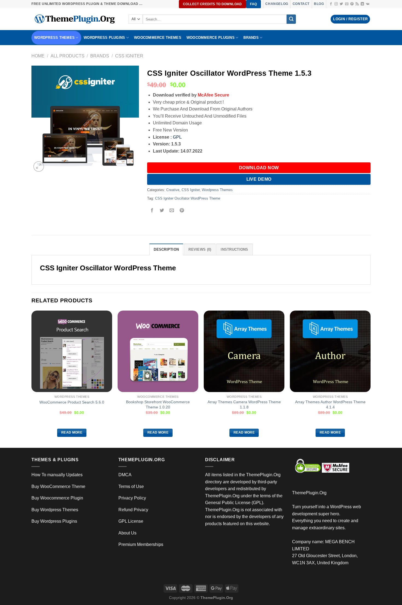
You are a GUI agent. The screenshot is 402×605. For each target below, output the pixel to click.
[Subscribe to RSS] (357, 4)
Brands (99, 56)
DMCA (125, 474)
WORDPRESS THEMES (54, 38)
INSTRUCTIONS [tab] (234, 249)
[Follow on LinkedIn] (362, 4)
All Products (68, 56)
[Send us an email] (346, 4)
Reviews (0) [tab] (199, 249)
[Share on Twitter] (162, 210)
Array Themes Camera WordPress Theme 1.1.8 (244, 404)
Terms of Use (131, 486)
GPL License (130, 521)
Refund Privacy (133, 509)
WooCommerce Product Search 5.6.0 (71, 402)
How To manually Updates (57, 474)
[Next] (370, 378)
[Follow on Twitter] (341, 4)
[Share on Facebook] (152, 210)
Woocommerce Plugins (211, 38)
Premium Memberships (140, 544)
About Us (127, 533)
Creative (172, 190)
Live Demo (259, 179)
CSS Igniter (129, 56)
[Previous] (32, 378)
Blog (319, 4)
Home (38, 56)
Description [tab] (166, 249)
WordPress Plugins (104, 38)
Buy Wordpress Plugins (54, 521)
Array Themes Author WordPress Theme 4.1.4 (330, 404)
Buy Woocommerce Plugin (57, 498)
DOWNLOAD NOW (259, 167)
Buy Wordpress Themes (54, 509)
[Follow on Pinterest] (352, 4)
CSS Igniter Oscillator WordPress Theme (187, 198)
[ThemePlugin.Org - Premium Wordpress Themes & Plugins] (75, 19)
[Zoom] (38, 166)
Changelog (276, 4)
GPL (177, 137)
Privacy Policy (132, 498)
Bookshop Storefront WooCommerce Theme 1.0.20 (158, 404)
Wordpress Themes (217, 190)
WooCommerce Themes (157, 38)
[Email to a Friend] (171, 210)
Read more (71, 432)
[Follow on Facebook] (331, 4)
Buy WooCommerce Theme (58, 486)
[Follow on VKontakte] (367, 4)
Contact (301, 4)
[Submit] (291, 19)
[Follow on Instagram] (336, 4)
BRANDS (251, 38)
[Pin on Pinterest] (181, 210)
